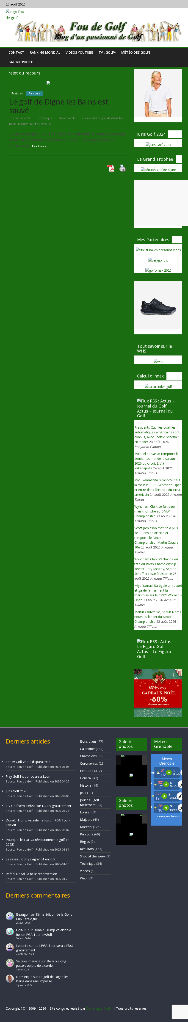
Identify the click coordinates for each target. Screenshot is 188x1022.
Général (85, 778)
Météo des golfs (135, 52)
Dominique (45, 118)
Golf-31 (21, 930)
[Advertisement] (161, 203)
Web (83, 878)
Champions (88, 756)
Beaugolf (23, 914)
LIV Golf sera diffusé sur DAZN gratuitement (38, 806)
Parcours (34, 93)
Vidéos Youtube (79, 52)
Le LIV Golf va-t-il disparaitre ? (28, 762)
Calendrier (87, 749)
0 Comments (66, 118)
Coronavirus (89, 763)
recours (23, 124)
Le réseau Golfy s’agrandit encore (30, 859)
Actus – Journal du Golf (155, 413)
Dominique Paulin (99, 1008)
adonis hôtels (91, 118)
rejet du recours (40, 124)
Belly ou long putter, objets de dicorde (41, 963)
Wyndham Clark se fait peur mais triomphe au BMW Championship (154, 511)
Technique (87, 863)
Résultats (87, 849)
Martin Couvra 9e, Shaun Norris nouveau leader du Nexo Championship (157, 617)
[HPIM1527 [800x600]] (130, 819)
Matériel (86, 827)
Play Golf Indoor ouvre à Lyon (28, 776)
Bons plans (88, 741)
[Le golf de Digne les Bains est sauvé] (68, 83)
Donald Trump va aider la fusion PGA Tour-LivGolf (43, 932)
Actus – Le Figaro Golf (154, 654)
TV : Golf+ (107, 52)
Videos (85, 871)
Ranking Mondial (45, 52)
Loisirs (85, 812)
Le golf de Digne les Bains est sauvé (58, 106)
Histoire (85, 785)
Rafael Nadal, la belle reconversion (31, 874)
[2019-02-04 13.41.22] (130, 760)
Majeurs (86, 819)
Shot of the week (92, 856)
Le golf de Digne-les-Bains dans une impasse (43, 979)
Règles (85, 841)
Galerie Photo (20, 62)
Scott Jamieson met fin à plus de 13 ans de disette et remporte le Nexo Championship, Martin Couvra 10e (156, 537)
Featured (17, 93)
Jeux (83, 793)
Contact (16, 52)
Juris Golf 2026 (16, 791)
